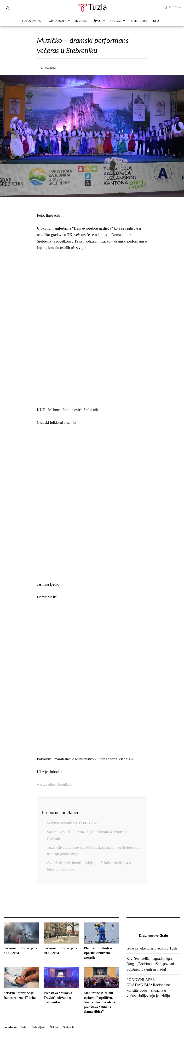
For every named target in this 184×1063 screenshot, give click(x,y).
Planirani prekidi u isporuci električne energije (98, 952)
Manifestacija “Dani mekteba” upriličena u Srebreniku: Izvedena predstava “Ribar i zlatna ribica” (100, 1002)
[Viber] (93, 67)
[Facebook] (71, 67)
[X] (82, 67)
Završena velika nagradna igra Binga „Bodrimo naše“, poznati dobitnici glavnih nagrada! (150, 963)
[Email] (119, 901)
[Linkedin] (115, 67)
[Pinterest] (126, 67)
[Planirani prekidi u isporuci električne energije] (101, 933)
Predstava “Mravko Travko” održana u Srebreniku (58, 997)
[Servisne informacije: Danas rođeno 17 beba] (21, 977)
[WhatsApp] (104, 67)
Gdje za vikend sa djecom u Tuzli (151, 948)
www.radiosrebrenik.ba (54, 784)
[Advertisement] (92, 329)
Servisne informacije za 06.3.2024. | (74, 823)
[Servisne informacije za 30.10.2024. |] (61, 933)
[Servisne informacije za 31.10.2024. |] (21, 933)
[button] (7, 8)
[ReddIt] (108, 901)
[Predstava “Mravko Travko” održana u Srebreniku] (61, 977)
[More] (137, 67)
